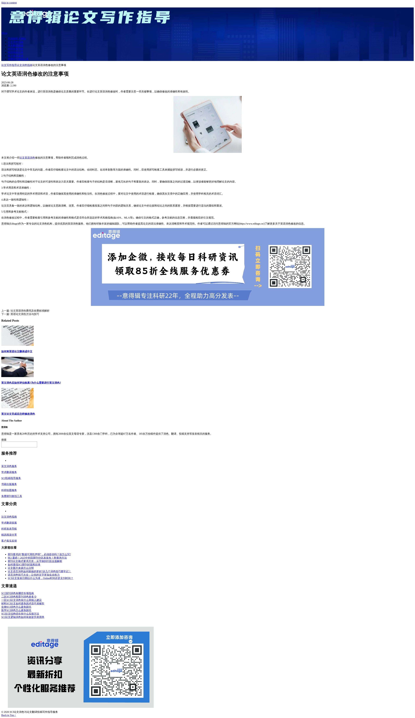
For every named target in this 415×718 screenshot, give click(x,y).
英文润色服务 (9, 466)
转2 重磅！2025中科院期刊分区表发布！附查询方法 (37, 557)
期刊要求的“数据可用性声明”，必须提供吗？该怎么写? (39, 554)
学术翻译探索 (15, 45)
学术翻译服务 (9, 472)
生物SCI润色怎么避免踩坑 (16, 606)
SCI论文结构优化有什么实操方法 (20, 613)
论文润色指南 (15, 42)
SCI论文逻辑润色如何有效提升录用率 (22, 617)
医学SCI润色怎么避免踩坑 (16, 610)
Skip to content (9, 2)
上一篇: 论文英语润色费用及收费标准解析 (25, 310)
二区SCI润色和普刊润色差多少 (18, 596)
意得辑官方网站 (17, 38)
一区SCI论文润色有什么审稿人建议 (21, 600)
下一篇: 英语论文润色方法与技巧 (20, 314)
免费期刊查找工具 (18, 59)
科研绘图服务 (9, 490)
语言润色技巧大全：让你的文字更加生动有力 (34, 574)
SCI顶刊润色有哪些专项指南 (17, 593)
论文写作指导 (9, 65)
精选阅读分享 (15, 52)
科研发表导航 (15, 48)
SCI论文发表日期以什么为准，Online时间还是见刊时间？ (40, 578)
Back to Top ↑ (8, 715)
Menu (4, 33)
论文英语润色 (27, 157)
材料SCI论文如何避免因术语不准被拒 (22, 603)
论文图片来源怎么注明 (21, 568)
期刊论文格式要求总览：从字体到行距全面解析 (35, 561)
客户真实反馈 (15, 55)
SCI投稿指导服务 (11, 478)
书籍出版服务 (9, 484)
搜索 (3, 439)
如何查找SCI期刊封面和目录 (24, 564)
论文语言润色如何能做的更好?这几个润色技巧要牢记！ (39, 571)
